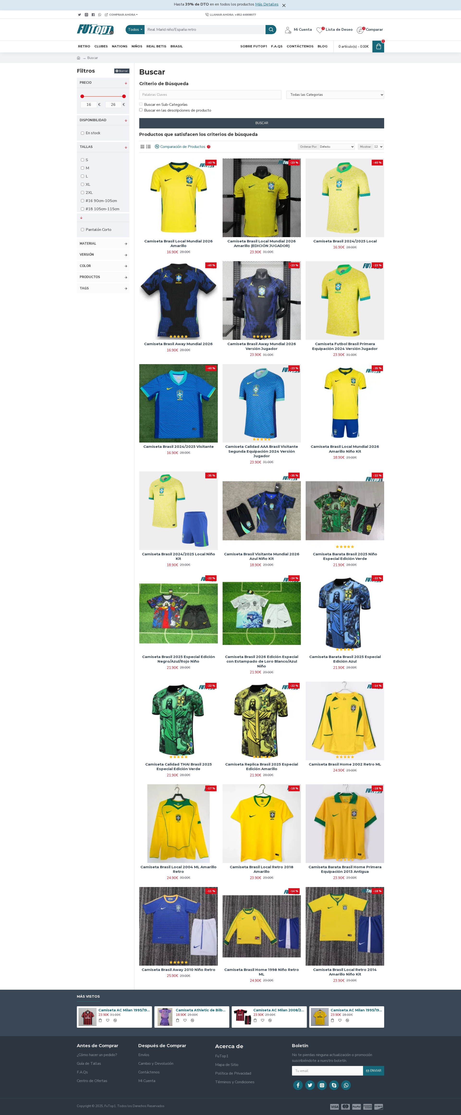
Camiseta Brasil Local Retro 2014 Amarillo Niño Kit (345, 972)
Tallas (86, 147)
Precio (85, 83)
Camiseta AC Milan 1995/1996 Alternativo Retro (356, 1010)
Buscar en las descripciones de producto (177, 110)
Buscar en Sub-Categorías (166, 104)
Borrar (123, 71)
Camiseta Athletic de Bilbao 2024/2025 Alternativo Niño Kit (202, 1010)
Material (88, 243)
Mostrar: (365, 147)
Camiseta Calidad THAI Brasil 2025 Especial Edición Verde (178, 766)
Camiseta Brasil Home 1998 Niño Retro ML (261, 972)
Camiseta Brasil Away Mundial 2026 (178, 344)
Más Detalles (267, 4)
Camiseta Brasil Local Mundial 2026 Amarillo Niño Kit (345, 449)
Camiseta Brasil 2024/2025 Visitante (178, 446)
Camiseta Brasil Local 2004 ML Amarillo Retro (178, 869)
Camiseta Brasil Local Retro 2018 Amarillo (261, 869)
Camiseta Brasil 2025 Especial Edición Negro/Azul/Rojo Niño (178, 659)
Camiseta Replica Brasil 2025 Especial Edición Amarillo (261, 766)
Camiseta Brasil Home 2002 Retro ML (345, 764)
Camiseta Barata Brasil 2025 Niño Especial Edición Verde (345, 556)
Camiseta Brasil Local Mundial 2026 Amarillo (178, 243)
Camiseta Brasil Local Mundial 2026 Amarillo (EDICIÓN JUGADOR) (261, 243)
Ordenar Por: (308, 147)
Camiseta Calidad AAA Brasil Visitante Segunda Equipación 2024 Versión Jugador (261, 451)
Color (85, 266)
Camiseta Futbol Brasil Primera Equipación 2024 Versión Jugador (345, 346)
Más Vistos (88, 997)
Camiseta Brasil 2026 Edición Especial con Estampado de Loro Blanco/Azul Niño (261, 661)
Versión (87, 255)
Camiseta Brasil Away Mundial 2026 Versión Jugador (261, 346)
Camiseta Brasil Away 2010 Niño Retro (178, 969)
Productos (90, 277)
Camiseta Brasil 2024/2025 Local (345, 241)
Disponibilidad (93, 120)
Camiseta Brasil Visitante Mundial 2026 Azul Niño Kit (261, 556)
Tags (84, 288)
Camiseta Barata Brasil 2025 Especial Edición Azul (345, 659)
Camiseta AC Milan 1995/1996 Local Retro (124, 1010)
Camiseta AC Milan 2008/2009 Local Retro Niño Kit (279, 1010)
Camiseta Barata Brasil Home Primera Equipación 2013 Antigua (345, 869)
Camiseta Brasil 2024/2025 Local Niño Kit (178, 556)
